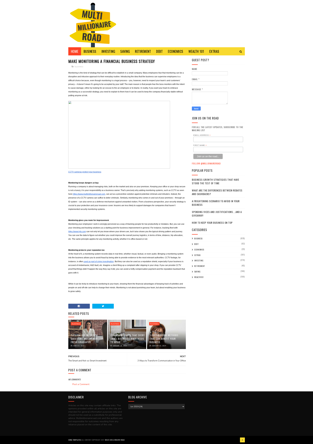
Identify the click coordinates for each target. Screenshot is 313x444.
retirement (199, 266)
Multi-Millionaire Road (115, 440)
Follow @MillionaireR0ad (206, 163)
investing (198, 260)
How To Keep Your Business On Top (212, 222)
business (79, 66)
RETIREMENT (143, 51)
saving (197, 271)
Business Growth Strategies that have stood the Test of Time (215, 181)
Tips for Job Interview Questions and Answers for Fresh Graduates (87, 338)
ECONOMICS (175, 51)
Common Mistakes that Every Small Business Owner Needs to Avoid (127, 338)
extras (197, 255)
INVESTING (108, 51)
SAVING (125, 51)
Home (74, 51)
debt (196, 244)
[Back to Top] (242, 439)
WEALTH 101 (196, 51)
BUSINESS (90, 51)
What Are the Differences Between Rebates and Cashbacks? (217, 192)
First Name (200, 145)
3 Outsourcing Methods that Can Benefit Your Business (163, 338)
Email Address (202, 135)
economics (199, 249)
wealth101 (199, 277)
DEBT (159, 51)
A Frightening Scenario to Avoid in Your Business (216, 203)
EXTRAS (214, 51)
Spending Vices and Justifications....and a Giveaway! (217, 213)
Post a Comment (80, 384)
